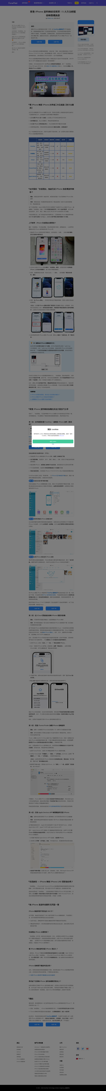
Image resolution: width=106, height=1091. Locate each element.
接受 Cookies (53, 441)
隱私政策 (61, 435)
